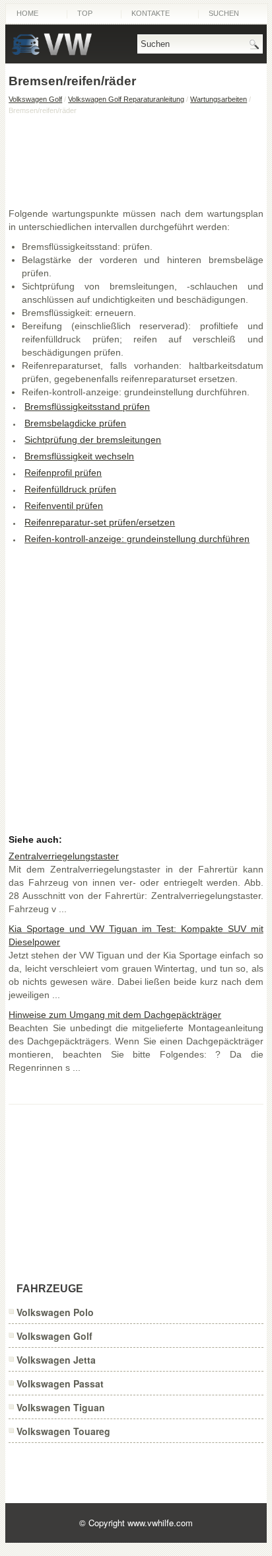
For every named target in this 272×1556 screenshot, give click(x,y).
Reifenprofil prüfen (63, 472)
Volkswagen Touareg (63, 1431)
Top (84, 13)
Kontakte (150, 13)
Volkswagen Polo (55, 1312)
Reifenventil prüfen (63, 505)
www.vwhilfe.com (160, 1522)
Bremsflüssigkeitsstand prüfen (87, 406)
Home (27, 13)
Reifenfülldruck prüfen (70, 489)
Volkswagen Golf (35, 99)
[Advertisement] (136, 160)
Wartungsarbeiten (218, 99)
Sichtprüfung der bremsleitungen (92, 439)
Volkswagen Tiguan (61, 1407)
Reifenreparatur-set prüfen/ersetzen (99, 522)
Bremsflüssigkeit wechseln (79, 456)
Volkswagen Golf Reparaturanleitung (126, 99)
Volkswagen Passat (60, 1383)
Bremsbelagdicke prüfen (75, 423)
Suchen (224, 13)
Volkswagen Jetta (56, 1359)
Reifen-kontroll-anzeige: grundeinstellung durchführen (137, 538)
